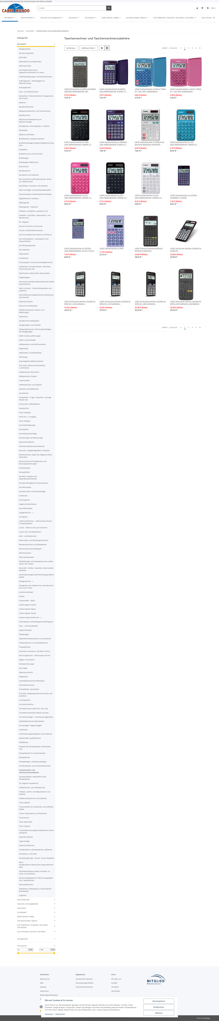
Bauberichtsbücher (26, 107)
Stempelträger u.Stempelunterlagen (33, 762)
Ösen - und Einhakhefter (28, 626)
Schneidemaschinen (27, 685)
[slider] (18, 953)
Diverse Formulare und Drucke (30, 226)
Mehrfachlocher (25, 553)
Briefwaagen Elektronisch (28, 162)
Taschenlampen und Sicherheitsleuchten (35, 766)
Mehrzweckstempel (26, 557)
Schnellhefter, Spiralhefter (29, 689)
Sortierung (70, 48)
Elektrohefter (24, 254)
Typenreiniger (24, 841)
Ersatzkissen (24, 258)
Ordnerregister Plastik (27, 613)
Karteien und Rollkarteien (29, 389)
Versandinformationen (84, 987)
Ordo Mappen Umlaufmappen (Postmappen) (36, 622)
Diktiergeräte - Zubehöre (28, 207)
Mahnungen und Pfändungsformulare (33, 540)
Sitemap (43, 987)
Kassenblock (24, 429)
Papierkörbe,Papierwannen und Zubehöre (35, 638)
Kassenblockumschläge (28, 433)
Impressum (49, 1014)
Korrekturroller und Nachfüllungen (32, 491)
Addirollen (23, 57)
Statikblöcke (23, 742)
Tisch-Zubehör (24, 803)
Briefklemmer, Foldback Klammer (31, 139)
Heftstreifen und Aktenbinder (30, 353)
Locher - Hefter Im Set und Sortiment (33, 528)
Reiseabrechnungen (26, 664)
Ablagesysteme (25, 49)
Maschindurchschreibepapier (30, 549)
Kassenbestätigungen (27, 425)
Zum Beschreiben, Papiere (27, 921)
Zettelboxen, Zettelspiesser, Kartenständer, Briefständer (35, 890)
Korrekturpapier (25, 487)
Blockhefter (23, 130)
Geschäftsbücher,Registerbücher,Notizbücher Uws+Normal (36, 296)
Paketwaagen (24, 634)
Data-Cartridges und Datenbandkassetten (35, 190)
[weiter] (200, 48)
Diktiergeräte (24, 203)
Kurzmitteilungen (25, 508)
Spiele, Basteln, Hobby (25, 916)
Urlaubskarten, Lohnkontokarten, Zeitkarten (35, 850)
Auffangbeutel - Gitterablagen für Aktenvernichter (32, 82)
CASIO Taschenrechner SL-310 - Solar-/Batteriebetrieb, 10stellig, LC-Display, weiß (148, 196)
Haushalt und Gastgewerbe (27, 904)
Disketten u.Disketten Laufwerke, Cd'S (33, 211)
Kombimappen (24, 468)
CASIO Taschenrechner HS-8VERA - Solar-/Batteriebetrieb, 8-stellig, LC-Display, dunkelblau (113, 90)
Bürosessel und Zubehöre (29, 175)
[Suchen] (108, 8)
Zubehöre (22, 895)
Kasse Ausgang (25, 412)
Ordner (22, 596)
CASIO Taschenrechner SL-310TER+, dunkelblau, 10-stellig (183, 196)
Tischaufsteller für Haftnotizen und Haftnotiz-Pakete (36, 808)
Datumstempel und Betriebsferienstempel (35, 194)
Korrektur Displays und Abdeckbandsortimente (28, 477)
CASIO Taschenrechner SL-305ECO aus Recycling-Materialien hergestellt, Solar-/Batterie (149, 143)
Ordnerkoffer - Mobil (27, 600)
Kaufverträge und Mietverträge (31, 438)
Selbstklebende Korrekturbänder (31, 721)
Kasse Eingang (24, 421)
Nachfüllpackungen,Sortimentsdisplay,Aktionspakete (36, 576)
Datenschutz (60, 1014)
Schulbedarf (22, 912)
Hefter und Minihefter (27, 340)
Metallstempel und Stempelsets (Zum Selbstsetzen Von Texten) (36, 562)
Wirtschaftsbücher (26, 884)
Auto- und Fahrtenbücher (29, 92)
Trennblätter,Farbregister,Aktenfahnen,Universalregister (36, 831)
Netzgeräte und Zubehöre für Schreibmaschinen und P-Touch (36, 586)
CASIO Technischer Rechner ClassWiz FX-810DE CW (185, 249)
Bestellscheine (24, 115)
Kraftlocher (23, 496)
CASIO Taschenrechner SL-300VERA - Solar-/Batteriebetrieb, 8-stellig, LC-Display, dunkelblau (114, 143)
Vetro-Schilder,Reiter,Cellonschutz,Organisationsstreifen (36, 864)
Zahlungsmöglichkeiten (85, 983)
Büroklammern (24, 171)
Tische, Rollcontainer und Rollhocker (33, 813)
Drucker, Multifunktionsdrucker (31, 230)
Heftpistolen (23, 348)
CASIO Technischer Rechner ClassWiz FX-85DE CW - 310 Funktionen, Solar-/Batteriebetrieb (115, 302)
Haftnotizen (23, 316)
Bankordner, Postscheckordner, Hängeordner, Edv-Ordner (36, 97)
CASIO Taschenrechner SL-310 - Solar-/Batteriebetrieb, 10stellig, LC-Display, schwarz (113, 196)
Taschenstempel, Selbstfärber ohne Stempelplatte (32, 778)
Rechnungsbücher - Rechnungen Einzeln (34, 655)
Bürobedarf (21, 44)
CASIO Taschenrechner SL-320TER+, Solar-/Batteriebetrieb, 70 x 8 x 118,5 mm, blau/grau (80, 249)
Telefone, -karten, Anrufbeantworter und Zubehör (34, 793)
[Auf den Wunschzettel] (92, 59)
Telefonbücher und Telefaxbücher (32, 787)
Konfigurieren (158, 1007)
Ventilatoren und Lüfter (28, 854)
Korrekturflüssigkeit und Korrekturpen (33, 483)
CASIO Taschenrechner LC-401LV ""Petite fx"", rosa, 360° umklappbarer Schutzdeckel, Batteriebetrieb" (185, 90)
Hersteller (115, 987)
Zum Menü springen (44, 1)
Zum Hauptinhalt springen (10, 1)
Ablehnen (159, 1013)
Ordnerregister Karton (27, 605)
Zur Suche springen (28, 1)
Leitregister (23, 517)
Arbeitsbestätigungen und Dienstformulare (35, 77)
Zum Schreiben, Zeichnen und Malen (31, 931)
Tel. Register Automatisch (29, 783)
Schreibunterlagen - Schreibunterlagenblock (36, 717)
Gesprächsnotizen (26, 301)
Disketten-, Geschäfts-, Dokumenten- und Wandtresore (34, 216)
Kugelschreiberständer (28, 504)
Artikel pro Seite (87, 48)
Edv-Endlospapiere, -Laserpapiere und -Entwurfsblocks (34, 240)
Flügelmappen (24, 277)
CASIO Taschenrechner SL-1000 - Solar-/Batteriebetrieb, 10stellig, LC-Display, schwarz (77, 143)
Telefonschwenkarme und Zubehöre (33, 798)
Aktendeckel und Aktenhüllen (30, 61)
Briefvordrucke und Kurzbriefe (30, 154)
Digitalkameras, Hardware (29, 198)
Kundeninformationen (84, 979)
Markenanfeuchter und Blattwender (33, 544)
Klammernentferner (26, 442)
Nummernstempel (26, 592)
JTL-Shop (207, 1018)
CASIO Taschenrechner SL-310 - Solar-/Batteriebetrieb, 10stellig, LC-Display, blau (183, 143)
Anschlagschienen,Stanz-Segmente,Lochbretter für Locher (31, 71)
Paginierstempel (25, 630)
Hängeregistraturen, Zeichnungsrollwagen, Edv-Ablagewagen (35, 330)
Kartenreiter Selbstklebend (29, 404)
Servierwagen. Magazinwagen (30, 725)
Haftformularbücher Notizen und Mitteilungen (31, 311)
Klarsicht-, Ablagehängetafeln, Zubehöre (34, 450)
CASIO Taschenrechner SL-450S (112, 248)
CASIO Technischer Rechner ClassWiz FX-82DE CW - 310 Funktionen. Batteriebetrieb (80, 302)
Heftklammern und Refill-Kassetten (32, 344)
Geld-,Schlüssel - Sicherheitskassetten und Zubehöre (35, 289)
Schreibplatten (24, 700)
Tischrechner (24, 818)
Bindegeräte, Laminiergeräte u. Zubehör (34, 126)
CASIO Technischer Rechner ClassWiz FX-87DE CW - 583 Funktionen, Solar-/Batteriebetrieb (150, 302)
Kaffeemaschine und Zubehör (30, 385)
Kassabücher (24, 408)
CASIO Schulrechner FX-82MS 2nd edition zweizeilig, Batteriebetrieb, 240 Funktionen (80, 90)
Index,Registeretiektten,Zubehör (31, 361)
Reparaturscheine (26, 672)
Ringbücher (23, 676)
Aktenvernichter (25, 66)
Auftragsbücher (25, 87)
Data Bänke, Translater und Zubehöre (33, 186)
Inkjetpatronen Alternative (29, 372)
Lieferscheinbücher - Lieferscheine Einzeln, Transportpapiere (35, 522)
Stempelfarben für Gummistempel (32, 753)
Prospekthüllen (25, 647)
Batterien (22, 102)
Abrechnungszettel (26, 53)
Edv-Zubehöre (24, 250)
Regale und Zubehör (27, 660)
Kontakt (114, 983)
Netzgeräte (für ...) (26, 581)
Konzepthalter (24, 472)
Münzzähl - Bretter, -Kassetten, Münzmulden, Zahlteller (36, 569)
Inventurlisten (24, 380)
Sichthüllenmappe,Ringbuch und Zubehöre (35, 734)
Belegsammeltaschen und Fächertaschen (35, 111)
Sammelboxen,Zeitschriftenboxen (32, 681)
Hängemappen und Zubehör (30, 325)
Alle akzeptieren (159, 1001)
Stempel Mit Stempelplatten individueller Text (35, 747)
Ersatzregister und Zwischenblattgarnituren (36, 262)
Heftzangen (23, 357)
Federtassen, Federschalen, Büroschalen (34, 273)
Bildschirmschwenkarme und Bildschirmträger (30, 120)
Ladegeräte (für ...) (26, 512)
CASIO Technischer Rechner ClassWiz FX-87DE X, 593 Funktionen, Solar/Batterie (185, 302)
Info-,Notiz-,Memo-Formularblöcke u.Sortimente (32, 366)
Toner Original (24, 826)
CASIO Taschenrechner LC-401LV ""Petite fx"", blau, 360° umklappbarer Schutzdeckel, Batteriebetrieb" (150, 90)
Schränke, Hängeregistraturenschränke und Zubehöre (35, 694)
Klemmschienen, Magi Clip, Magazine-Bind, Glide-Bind (35, 456)
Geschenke (115, 991)
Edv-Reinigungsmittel (27, 245)
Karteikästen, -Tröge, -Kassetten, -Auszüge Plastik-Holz (35, 398)
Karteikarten (24, 393)
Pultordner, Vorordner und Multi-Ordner (34, 651)
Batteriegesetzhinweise (49, 995)
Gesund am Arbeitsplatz (28, 306)
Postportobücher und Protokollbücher (33, 643)
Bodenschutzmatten (26, 134)
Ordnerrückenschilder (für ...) (30, 617)
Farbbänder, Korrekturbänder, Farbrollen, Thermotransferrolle (35, 267)
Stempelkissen (24, 757)
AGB (41, 983)
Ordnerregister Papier (27, 609)
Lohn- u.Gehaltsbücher (28, 536)
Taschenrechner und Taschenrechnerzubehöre (29, 771)
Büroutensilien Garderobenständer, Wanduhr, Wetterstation (35, 180)
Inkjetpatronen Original (28, 376)
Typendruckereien (26, 837)
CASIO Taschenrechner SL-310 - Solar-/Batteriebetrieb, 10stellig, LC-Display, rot (77, 196)
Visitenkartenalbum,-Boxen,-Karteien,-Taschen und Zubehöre (34, 872)
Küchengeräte (24, 500)
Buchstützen (24, 166)
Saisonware (21, 908)
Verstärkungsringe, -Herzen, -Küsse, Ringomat (36, 858)
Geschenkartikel (23, 900)
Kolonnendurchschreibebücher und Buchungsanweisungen (33, 462)
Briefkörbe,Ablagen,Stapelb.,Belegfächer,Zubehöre (36, 144)
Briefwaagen (24, 158)
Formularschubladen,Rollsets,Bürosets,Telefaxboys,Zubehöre (36, 283)
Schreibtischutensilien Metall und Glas (34, 713)
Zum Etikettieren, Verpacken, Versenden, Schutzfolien (32, 926)
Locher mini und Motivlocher (30, 532)
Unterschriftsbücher (27, 845)
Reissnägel (23, 668)
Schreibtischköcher (26, 704)
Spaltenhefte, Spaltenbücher (30, 738)
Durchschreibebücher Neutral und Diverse (35, 235)
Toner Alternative (25, 822)
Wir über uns (116, 979)
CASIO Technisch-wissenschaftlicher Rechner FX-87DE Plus (149, 249)
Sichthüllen (23, 730)
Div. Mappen (24, 222)
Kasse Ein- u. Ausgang (27, 417)
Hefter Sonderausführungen (30, 336)
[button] (197, 8)
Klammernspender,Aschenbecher (32, 446)
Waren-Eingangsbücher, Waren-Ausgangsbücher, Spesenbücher (36, 879)
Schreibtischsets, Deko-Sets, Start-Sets (33, 708)
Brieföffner (23, 149)
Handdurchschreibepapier (29, 321)
